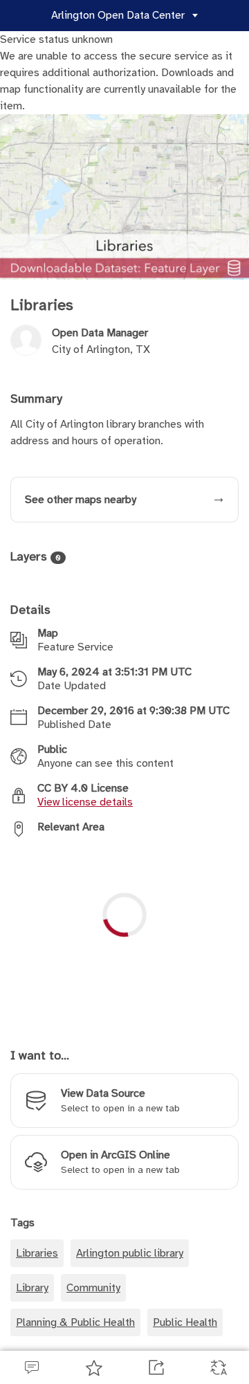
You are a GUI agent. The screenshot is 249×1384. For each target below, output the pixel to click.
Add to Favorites (93, 1367)
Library (32, 1305)
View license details (85, 819)
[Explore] (124, 951)
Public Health (185, 1340)
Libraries (37, 1270)
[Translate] (218, 1367)
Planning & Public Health (75, 1340)
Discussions (31, 1367)
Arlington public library (129, 1270)
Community (93, 1305)
